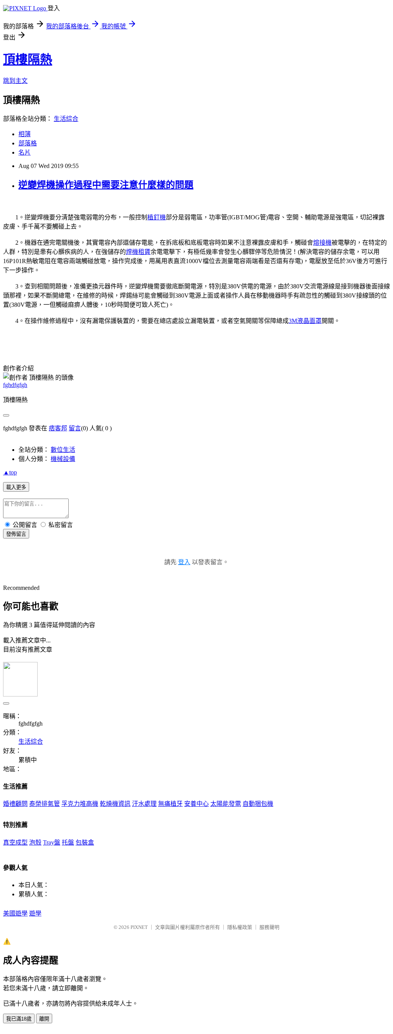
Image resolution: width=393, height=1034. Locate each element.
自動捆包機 (258, 803)
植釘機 (156, 217)
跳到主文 (15, 80)
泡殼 (35, 842)
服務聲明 (269, 927)
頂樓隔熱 (27, 59)
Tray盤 (51, 842)
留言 (75, 428)
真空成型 (15, 842)
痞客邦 (58, 428)
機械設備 (63, 459)
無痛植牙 (170, 803)
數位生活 (63, 449)
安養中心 (196, 803)
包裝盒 (85, 842)
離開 (44, 1019)
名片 (24, 152)
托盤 (68, 842)
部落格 (27, 143)
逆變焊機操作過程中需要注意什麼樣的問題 (105, 185)
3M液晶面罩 (305, 321)
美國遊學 (15, 913)
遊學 (35, 913)
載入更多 (16, 487)
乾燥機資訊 (115, 803)
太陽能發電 (225, 803)
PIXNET (139, 927)
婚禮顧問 (15, 803)
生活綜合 (66, 118)
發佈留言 (16, 534)
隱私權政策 (239, 927)
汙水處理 (144, 803)
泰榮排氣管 (44, 803)
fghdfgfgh (15, 385)
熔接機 (322, 242)
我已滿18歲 (18, 1019)
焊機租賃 (138, 252)
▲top (10, 472)
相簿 (24, 134)
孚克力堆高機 (79, 803)
